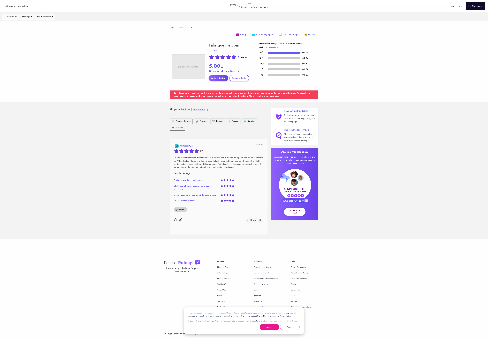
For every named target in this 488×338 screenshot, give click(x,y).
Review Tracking (223, 307)
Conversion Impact (261, 273)
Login (293, 295)
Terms (293, 284)
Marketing (258, 301)
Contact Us (295, 290)
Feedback (221, 301)
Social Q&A (221, 284)
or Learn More (297, 163)
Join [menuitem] (452, 6)
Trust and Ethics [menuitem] (23, 6)
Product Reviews (224, 278)
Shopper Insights (261, 284)
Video (219, 295)
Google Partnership (298, 267)
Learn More (248, 96)
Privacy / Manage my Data (301, 307)
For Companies (475, 5)
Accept (269, 327)
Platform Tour (222, 267)
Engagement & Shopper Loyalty (266, 278)
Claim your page (295, 211)
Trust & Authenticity (299, 278)
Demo (256, 290)
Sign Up (294, 301)
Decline (290, 327)
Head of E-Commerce (262, 307)
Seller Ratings (222, 273)
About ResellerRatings (300, 273)
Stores (172, 27)
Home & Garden (215, 51)
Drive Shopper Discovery (263, 267)
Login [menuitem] (460, 6)
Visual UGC (221, 290)
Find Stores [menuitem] (9, 6)
